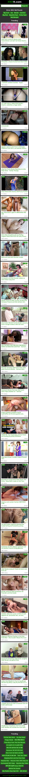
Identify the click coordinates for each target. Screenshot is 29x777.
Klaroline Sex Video (22, 763)
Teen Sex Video (22, 755)
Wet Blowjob (14, 17)
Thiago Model (9, 740)
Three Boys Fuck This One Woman (14, 742)
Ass (12, 13)
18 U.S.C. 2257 (21, 775)
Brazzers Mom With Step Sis (19, 760)
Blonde (16, 13)
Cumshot (22, 13)
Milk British (23, 771)
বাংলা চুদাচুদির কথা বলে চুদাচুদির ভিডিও (14, 745)
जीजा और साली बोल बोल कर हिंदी (14, 747)
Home (4, 775)
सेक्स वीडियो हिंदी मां (19, 740)
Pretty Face (22, 15)
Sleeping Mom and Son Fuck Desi (14, 758)
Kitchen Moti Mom (9, 737)
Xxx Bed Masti (21, 737)
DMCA (14, 775)
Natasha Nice (5, 760)
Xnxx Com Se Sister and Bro (14, 753)
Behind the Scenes (14, 768)
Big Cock (6, 13)
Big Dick (5, 15)
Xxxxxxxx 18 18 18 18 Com (14, 750)
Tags (9, 775)
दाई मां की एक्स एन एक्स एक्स (9, 755)
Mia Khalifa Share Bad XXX (10, 771)
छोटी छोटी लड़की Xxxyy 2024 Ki (14, 766)
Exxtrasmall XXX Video (8, 763)
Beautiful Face (13, 15)
